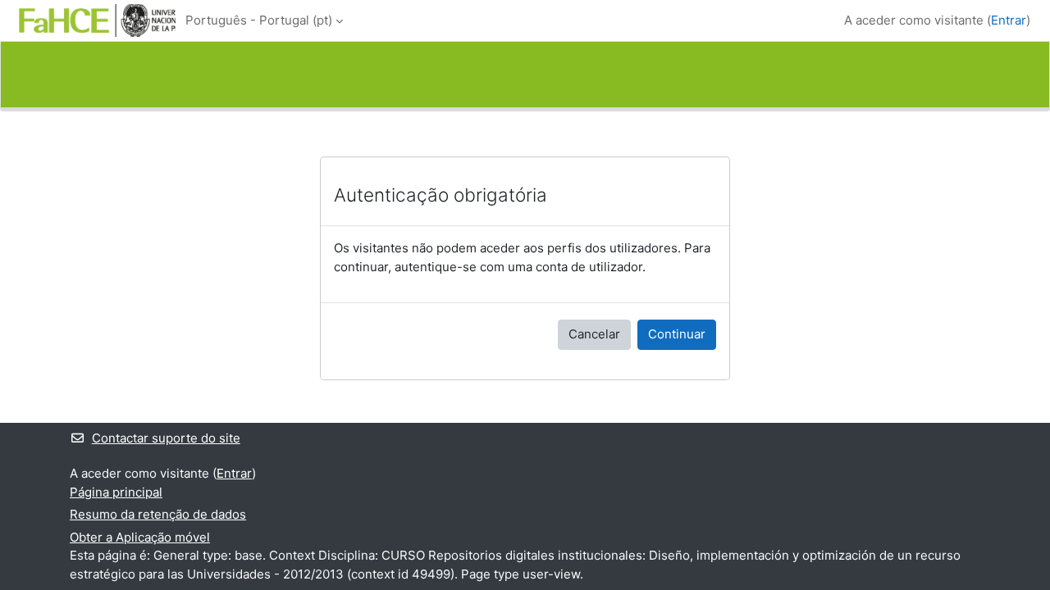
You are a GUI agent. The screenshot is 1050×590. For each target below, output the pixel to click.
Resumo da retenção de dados (158, 514)
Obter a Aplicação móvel (140, 537)
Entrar (1008, 20)
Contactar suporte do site (166, 438)
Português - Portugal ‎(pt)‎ (258, 20)
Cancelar (594, 334)
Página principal (116, 492)
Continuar (676, 334)
